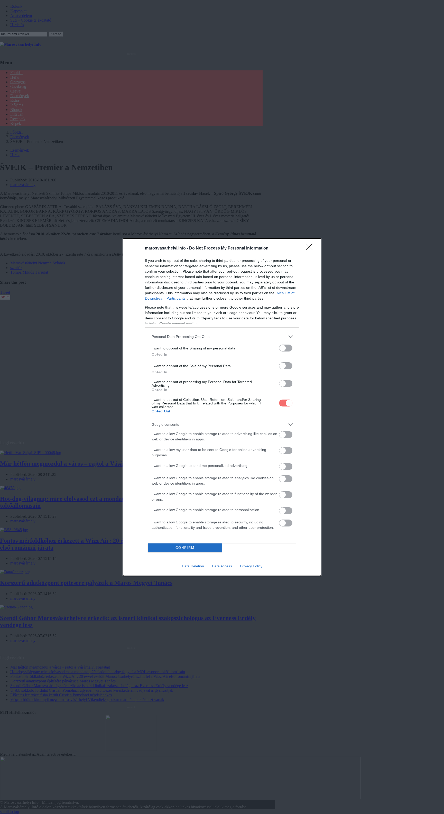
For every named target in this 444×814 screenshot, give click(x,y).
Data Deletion (193, 566)
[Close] (311, 248)
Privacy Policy (251, 566)
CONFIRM (185, 548)
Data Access (222, 566)
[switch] (285, 348)
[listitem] (222, 336)
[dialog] (222, 407)
